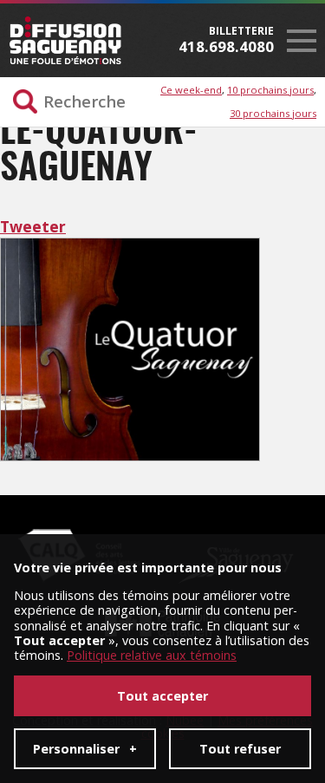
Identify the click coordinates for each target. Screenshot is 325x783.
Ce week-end (191, 89)
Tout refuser (240, 749)
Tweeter (33, 226)
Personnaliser (85, 749)
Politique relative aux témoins (152, 655)
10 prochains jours (270, 89)
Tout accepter (162, 696)
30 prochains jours (273, 113)
